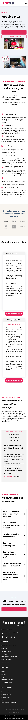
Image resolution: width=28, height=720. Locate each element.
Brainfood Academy (6, 694)
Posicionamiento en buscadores (9, 656)
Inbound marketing (6, 659)
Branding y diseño (5, 654)
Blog (2, 677)
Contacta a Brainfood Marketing (9, 702)
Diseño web (4, 648)
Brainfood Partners (6, 691)
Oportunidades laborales (7, 700)
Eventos (3, 671)
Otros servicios (5, 662)
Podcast (3, 674)
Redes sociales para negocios (9, 645)
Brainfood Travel (5, 697)
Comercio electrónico (6, 651)
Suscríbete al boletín (6, 682)
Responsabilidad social (7, 679)
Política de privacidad (14, 712)
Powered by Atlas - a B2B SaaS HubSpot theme (14, 718)
